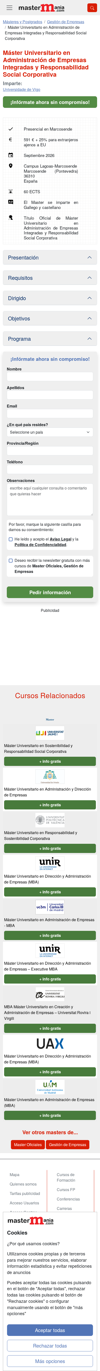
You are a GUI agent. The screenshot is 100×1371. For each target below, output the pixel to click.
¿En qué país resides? (27, 424)
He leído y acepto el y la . (46, 541)
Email (12, 406)
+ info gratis (50, 761)
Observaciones (21, 480)
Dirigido (17, 298)
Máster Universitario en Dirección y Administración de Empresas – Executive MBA (47, 966)
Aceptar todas (50, 1330)
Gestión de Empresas (67, 1144)
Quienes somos (23, 1184)
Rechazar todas (50, 1345)
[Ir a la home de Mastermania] (41, 7)
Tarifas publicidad (25, 1193)
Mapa (14, 1174)
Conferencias (68, 1199)
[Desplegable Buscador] (92, 7)
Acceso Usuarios (24, 1203)
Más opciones (50, 1360)
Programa (19, 338)
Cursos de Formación (66, 1177)
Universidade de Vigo (21, 89)
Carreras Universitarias (69, 1211)
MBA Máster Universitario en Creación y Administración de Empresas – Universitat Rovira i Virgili (47, 1012)
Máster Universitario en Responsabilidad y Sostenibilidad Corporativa (40, 835)
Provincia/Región (23, 443)
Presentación (23, 257)
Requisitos (20, 277)
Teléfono (15, 462)
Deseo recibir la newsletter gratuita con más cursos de (52, 566)
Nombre (14, 369)
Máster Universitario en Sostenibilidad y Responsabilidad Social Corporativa (38, 748)
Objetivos (19, 318)
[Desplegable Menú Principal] (9, 7)
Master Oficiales (28, 1144)
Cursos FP (66, 1189)
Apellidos (15, 387)
